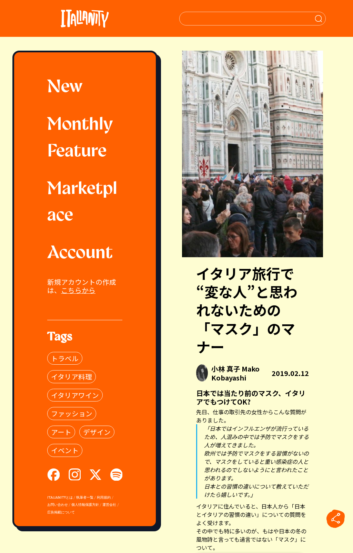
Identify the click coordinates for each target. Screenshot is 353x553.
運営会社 (109, 505)
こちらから (78, 290)
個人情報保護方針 (85, 505)
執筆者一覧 (84, 498)
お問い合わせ (57, 505)
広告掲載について (61, 512)
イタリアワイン (75, 395)
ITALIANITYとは (60, 498)
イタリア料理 (71, 377)
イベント (65, 450)
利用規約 (104, 498)
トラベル (65, 358)
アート (61, 432)
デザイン (97, 432)
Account (80, 253)
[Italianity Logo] (85, 18)
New (65, 87)
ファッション (71, 413)
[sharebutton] (336, 519)
